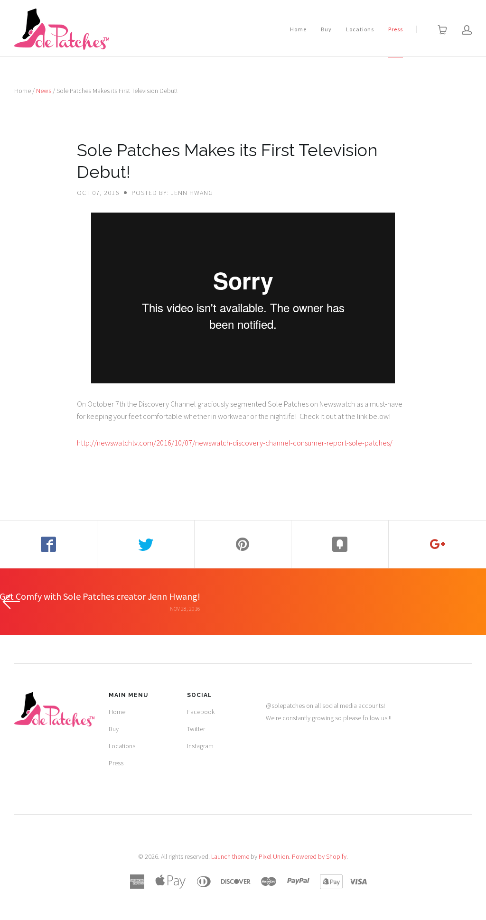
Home (298, 29)
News (43, 90)
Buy (326, 29)
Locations (360, 29)
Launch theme (230, 856)
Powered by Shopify (319, 856)
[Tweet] (146, 544)
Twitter (196, 729)
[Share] (48, 544)
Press (395, 29)
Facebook (201, 711)
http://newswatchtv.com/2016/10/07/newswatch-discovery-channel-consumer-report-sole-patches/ (235, 442)
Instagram (200, 746)
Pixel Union (274, 856)
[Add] (437, 544)
